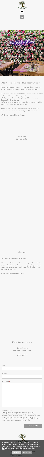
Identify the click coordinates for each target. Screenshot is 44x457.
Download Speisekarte (21, 138)
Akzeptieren (27, 453)
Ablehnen (16, 453)
